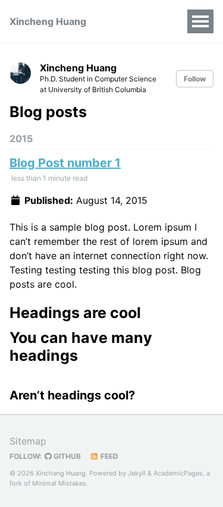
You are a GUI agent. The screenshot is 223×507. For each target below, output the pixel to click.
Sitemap (28, 441)
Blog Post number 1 (65, 163)
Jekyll (137, 473)
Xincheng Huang (48, 21)
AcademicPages (178, 473)
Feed (108, 456)
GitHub (66, 456)
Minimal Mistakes (59, 483)
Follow (195, 78)
